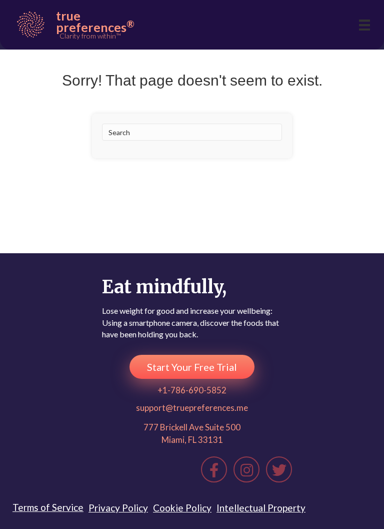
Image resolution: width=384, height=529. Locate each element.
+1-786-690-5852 (192, 390)
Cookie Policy (182, 507)
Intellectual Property (261, 507)
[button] (192, 367)
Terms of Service (48, 507)
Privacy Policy (118, 507)
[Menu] (364, 25)
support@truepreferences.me (192, 407)
